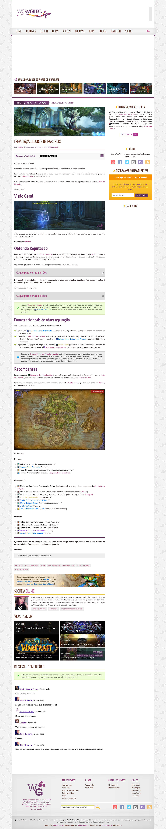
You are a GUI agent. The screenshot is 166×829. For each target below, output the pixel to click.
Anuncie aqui (67, 785)
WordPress (57, 825)
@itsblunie (53, 609)
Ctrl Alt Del (136, 785)
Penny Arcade (136, 790)
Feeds (147, 162)
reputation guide (68, 565)
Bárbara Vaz (82, 825)
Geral (29, 103)
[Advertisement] (83, 56)
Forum (102, 31)
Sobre (128, 31)
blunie (43, 565)
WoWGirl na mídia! (69, 798)
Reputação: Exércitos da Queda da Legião (77, 657)
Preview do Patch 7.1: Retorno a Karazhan (78, 631)
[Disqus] (59, 717)
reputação (19, 565)
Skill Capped (112, 785)
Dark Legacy (136, 788)
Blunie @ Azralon (39, 609)
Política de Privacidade (70, 790)
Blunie (20, 147)
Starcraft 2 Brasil (114, 788)
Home (19, 31)
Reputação (42, 103)
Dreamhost (106, 825)
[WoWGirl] (33, 14)
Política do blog (68, 793)
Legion (44, 31)
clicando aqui (28, 176)
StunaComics (136, 793)
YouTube (113, 162)
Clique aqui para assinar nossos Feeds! (130, 177)
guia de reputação (31, 565)
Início (19, 103)
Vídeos (67, 31)
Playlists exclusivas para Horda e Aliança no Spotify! (82, 644)
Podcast (80, 31)
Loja (91, 31)
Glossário (65, 788)
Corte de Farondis (44, 254)
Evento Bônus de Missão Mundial (44, 354)
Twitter (127, 162)
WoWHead (89, 788)
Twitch (140, 162)
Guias (55, 31)
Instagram (134, 162)
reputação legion (54, 565)
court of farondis (83, 565)
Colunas (31, 31)
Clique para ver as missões (31, 272)
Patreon (116, 31)
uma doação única (24, 581)
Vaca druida (89, 785)
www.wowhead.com (127, 114)
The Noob (135, 796)
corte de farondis (21, 569)
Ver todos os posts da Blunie (71, 609)
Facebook (120, 162)
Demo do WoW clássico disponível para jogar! (34, 657)
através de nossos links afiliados (40, 584)
